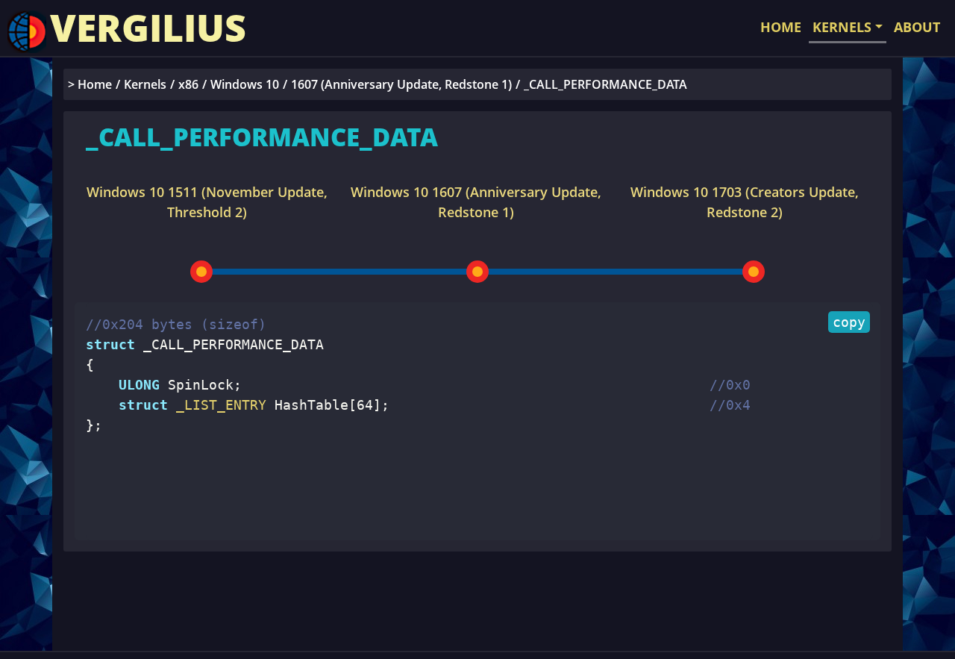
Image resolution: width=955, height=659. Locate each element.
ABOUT (917, 27)
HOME (780, 27)
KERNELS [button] (841, 27)
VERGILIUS (148, 27)
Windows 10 (244, 84)
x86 (188, 84)
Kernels (145, 84)
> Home (90, 84)
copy (849, 322)
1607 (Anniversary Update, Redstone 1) (401, 84)
